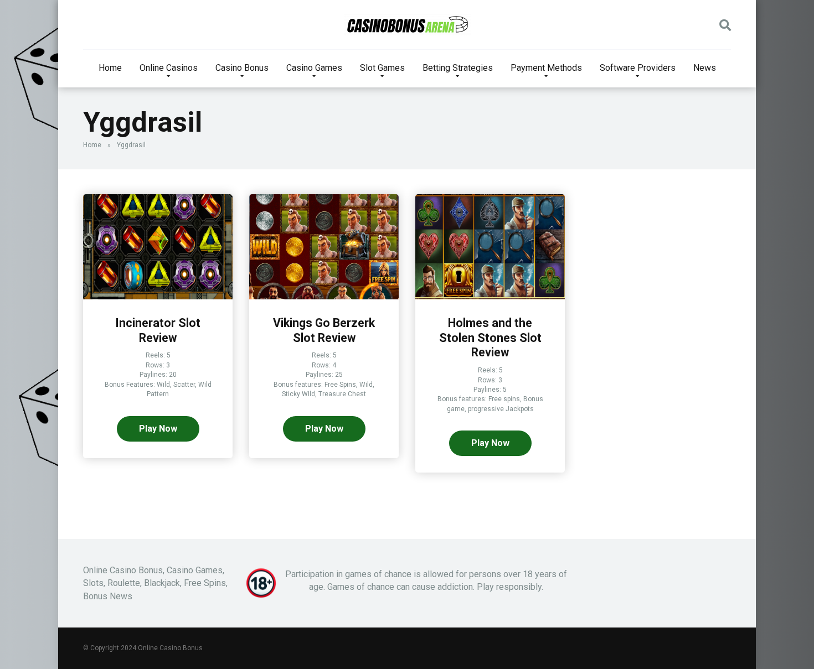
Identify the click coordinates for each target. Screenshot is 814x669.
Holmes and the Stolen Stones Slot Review (490, 337)
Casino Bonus (242, 68)
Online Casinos (169, 68)
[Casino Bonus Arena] (407, 25)
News (704, 68)
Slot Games (382, 68)
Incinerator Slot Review (157, 330)
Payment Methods (546, 68)
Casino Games (314, 68)
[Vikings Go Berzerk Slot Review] (324, 296)
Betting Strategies (458, 68)
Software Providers (638, 68)
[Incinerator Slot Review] (158, 296)
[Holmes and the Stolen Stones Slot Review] (490, 296)
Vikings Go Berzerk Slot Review (324, 330)
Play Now (158, 428)
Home (110, 68)
